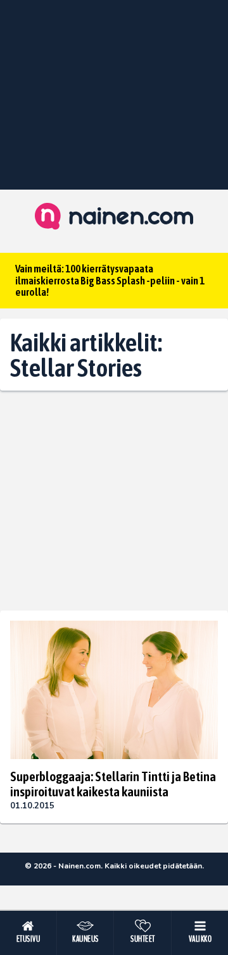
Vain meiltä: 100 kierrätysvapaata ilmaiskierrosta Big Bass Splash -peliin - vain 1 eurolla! (110, 280)
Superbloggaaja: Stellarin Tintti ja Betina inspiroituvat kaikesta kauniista (113, 784)
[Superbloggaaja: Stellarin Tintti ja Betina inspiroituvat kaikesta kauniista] (114, 690)
